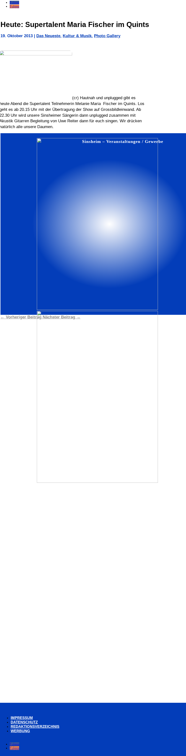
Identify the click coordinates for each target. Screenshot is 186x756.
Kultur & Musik (77, 36)
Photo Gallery (107, 36)
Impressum (22, 718)
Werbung (20, 731)
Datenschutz (24, 722)
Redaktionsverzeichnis (35, 726)
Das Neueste (48, 36)
